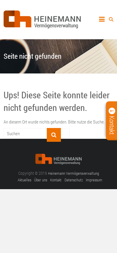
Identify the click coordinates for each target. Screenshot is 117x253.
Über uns (40, 180)
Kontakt (56, 180)
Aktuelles (24, 180)
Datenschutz (73, 180)
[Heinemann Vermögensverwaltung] (42, 14)
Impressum (94, 180)
